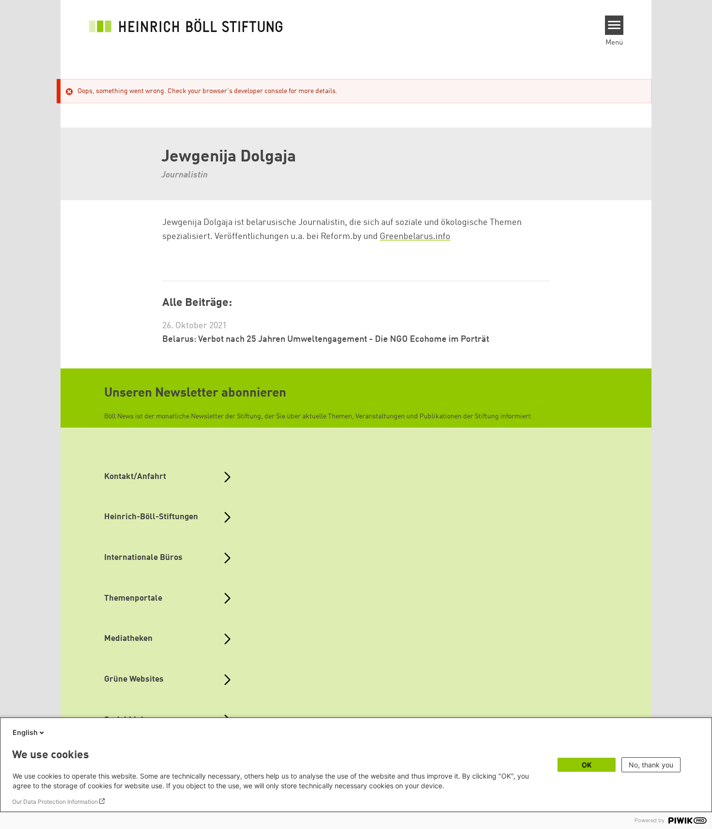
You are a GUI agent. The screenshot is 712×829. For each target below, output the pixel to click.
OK (586, 765)
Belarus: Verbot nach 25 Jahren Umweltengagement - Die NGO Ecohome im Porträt (325, 339)
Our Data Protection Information (55, 801)
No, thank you (651, 765)
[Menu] (614, 25)
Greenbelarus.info (415, 236)
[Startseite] (186, 25)
